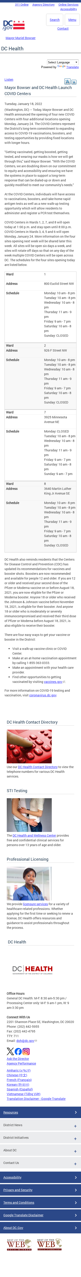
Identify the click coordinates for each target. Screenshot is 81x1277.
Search (55, 20)
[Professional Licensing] (29, 899)
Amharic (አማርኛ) (19, 1070)
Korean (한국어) (18, 1084)
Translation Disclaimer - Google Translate (36, 1098)
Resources (10, 1112)
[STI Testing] (29, 831)
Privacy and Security (17, 1190)
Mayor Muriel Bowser (21, 38)
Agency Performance (21, 1063)
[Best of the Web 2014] (19, 1250)
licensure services (35, 904)
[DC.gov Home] (13, 30)
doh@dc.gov (25, 1041)
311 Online (22, 4)
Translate (72, 67)
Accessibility (68, 9)
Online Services (68, 4)
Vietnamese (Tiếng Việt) (23, 1094)
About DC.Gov (13, 1228)
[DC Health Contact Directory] (29, 762)
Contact (63, 28)
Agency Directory (43, 4)
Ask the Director (18, 1058)
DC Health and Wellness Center (34, 835)
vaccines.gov (53, 682)
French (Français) (19, 1080)
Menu (72, 20)
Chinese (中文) (17, 1075)
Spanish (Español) (20, 1089)
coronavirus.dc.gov (42, 695)
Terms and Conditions (18, 1202)
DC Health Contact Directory (38, 767)
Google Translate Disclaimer (23, 1215)
